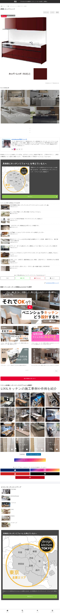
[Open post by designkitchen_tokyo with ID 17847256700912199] (37, 415)
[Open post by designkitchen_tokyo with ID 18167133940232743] (7, 445)
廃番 (57, 12)
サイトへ (30, 196)
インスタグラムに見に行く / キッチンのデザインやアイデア (30, 460)
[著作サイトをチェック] (12, 149)
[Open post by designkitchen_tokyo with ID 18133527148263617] (22, 430)
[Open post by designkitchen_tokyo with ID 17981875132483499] (37, 445)
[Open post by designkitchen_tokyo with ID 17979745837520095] (7, 430)
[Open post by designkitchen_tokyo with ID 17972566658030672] (37, 400)
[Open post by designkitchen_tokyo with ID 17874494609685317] (22, 445)
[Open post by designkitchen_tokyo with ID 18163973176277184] (7, 415)
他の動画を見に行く (30, 378)
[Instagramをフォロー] (15, 149)
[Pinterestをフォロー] (22, 149)
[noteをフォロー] (19, 149)
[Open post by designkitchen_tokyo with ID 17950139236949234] (52, 415)
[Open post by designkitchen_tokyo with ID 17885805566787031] (22, 415)
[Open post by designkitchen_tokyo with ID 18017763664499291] (52, 400)
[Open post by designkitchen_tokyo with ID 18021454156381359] (52, 430)
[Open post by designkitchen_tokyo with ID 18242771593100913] (37, 430)
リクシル (46, 12)
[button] (52, 278)
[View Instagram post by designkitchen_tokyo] (13, 405)
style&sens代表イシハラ (19, 139)
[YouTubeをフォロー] (17, 149)
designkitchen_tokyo (6, 393)
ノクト (52, 12)
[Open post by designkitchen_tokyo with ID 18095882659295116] (52, 445)
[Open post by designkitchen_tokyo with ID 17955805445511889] (22, 400)
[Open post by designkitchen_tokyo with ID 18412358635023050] (7, 400)
